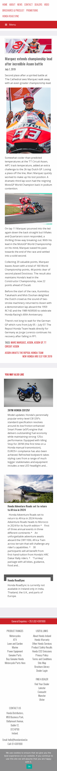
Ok (29, 766)
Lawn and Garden (15, 643)
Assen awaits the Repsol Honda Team (24, 353)
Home (4, 4)
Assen (30, 342)
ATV (15, 639)
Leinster (42, 688)
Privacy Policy (42, 655)
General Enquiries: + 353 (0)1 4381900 (28, 621)
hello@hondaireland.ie (18, 740)
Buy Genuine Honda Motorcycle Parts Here (15, 661)
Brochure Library (42, 667)
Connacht (42, 692)
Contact (28, 4)
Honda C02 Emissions (42, 651)
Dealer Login (42, 670)
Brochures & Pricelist (13, 10)
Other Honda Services (42, 643)
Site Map (42, 663)
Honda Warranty (42, 639)
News (19, 4)
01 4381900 (17, 744)
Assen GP (38, 342)
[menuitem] (5, 4)
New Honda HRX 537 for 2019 (37, 356)
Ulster (42, 699)
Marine (15, 647)
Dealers (38, 4)
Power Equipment (15, 651)
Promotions (32, 10)
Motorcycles (15, 636)
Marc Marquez (18, 342)
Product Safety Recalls (42, 647)
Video (46, 4)
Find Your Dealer (42, 684)
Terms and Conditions (42, 659)
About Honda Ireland (42, 636)
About (12, 4)
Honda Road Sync (10, 16)
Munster (42, 695)
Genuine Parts (15, 655)
